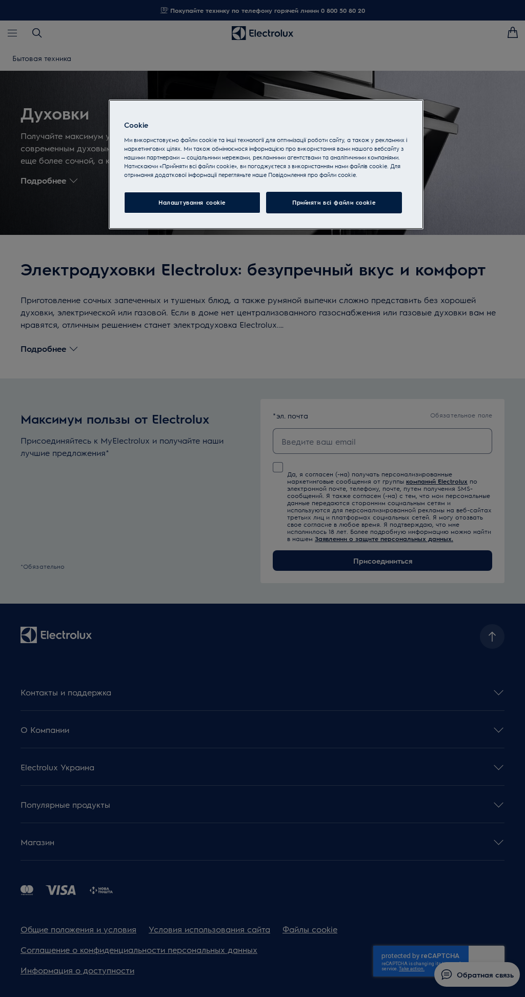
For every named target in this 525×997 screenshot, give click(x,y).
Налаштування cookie (192, 202)
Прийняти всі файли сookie (334, 202)
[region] (266, 164)
